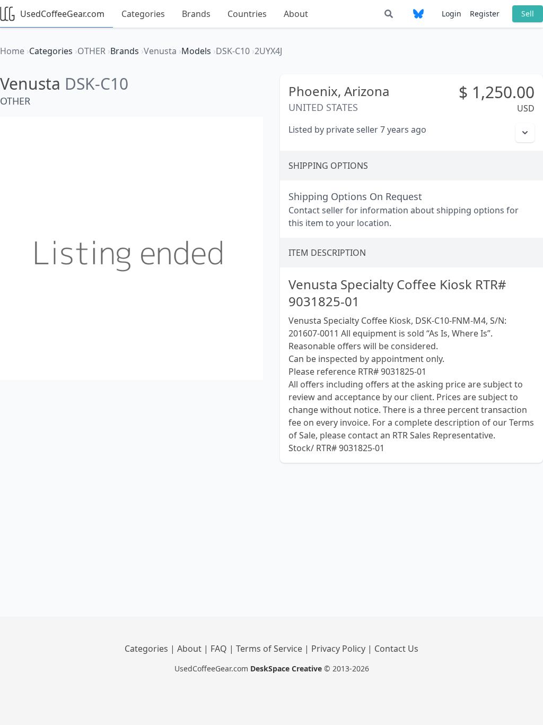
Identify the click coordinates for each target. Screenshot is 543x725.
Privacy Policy (339, 648)
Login (451, 13)
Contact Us (396, 648)
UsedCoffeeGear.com (62, 14)
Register (485, 13)
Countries (247, 14)
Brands (196, 14)
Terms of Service (270, 648)
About (296, 14)
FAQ (220, 648)
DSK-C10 (96, 83)
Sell (527, 13)
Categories (143, 14)
